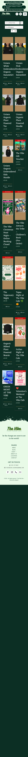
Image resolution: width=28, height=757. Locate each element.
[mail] (20, 472)
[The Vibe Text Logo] (6, 13)
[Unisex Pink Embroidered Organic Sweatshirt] (20, 48)
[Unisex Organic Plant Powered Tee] (7, 100)
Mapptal (16, 480)
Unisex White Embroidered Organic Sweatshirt (9, 69)
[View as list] (15, 30)
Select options (6, 84)
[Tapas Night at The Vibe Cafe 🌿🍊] (20, 272)
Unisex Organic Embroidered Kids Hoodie (9, 172)
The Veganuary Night (8, 295)
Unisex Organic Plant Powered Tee (7, 120)
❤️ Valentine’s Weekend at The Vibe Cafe (21, 394)
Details (10, 83)
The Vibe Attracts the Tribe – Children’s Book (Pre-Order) (21, 233)
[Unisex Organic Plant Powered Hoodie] (20, 100)
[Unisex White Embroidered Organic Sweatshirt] (7, 48)
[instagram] (20, 14)
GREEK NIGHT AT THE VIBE (7, 391)
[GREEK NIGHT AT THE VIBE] (7, 377)
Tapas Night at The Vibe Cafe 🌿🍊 (20, 298)
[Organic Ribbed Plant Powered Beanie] (7, 329)
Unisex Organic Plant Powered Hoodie (20, 120)
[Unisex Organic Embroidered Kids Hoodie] (7, 151)
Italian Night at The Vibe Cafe (20, 354)
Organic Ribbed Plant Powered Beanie (7, 349)
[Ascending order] (21, 22)
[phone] (16, 472)
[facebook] (17, 14)
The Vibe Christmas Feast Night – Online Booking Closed (8, 235)
